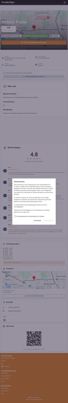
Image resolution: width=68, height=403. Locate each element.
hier (21, 212)
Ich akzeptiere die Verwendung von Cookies (30, 216)
